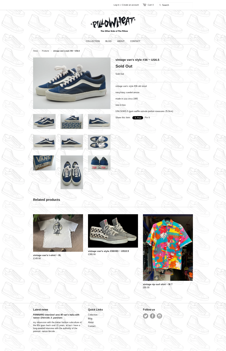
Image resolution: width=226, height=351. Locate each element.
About (91, 322)
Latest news (40, 309)
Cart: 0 (151, 5)
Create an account (130, 5)
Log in (116, 5)
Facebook (152, 316)
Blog (90, 318)
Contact (91, 326)
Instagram (159, 316)
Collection (92, 315)
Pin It (147, 117)
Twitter (145, 316)
